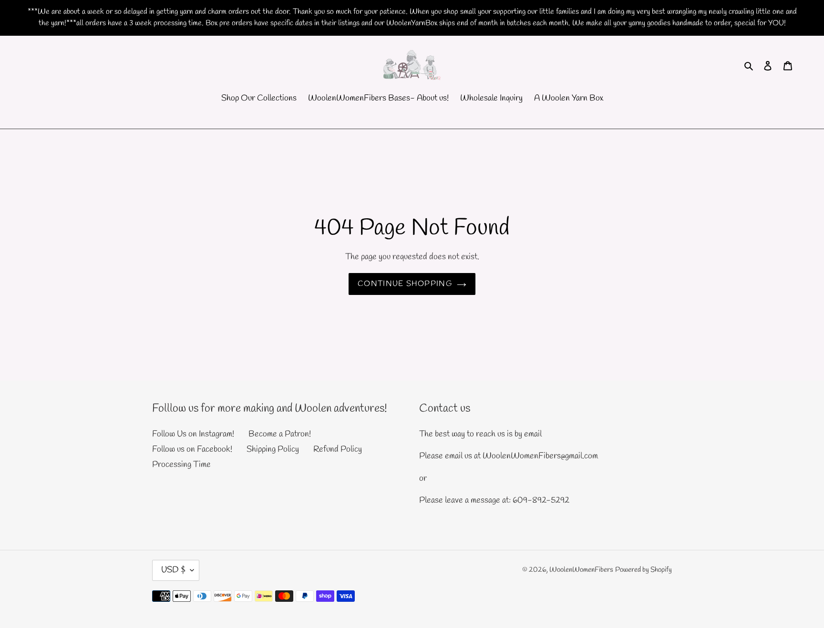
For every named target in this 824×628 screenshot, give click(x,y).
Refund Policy (337, 449)
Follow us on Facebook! (192, 449)
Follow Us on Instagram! (193, 434)
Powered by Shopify (643, 570)
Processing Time (181, 464)
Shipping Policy (273, 449)
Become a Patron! (279, 434)
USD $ (173, 570)
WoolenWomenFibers (581, 570)
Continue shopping (405, 284)
